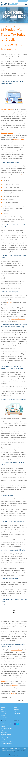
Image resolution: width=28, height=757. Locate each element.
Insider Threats (4, 732)
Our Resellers (4, 713)
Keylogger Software (5, 738)
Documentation (17, 713)
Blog (6, 26)
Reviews (3, 715)
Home (2, 26)
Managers (3, 681)
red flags (9, 302)
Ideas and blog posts (13, 26)
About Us (3, 707)
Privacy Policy (19, 750)
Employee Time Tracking (6, 742)
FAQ (15, 711)
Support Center (17, 709)
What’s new (3, 711)
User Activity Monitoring (6, 743)
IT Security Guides (5, 717)
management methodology (18, 319)
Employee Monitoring (6, 723)
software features (21, 175)
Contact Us (16, 707)
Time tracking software (7, 110)
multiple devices (14, 686)
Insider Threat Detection (6, 740)
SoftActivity (10, 4)
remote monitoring (16, 650)
